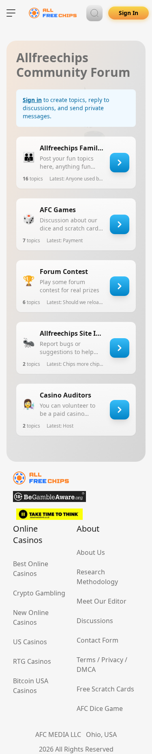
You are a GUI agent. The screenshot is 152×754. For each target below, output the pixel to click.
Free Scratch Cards (105, 688)
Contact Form (97, 640)
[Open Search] (94, 13)
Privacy (112, 659)
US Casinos (30, 641)
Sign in (32, 100)
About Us (91, 552)
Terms (86, 659)
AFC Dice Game (100, 708)
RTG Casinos (32, 661)
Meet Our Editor (101, 601)
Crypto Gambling (39, 593)
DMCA (86, 669)
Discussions (95, 620)
